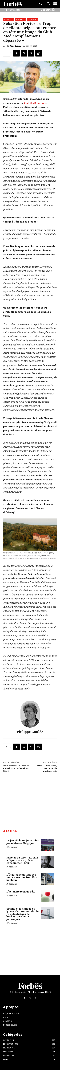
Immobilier (21, 20)
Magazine (46, 9)
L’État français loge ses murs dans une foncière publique (21, 877)
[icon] (5, 9)
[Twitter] (24, 53)
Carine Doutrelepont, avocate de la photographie (46, 768)
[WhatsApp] (38, 53)
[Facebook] (16, 53)
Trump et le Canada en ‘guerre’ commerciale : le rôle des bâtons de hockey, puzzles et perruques (22, 914)
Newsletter (14, 9)
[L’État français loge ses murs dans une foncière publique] (47, 879)
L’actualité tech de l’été (20, 891)
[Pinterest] (31, 53)
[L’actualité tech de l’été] (47, 896)
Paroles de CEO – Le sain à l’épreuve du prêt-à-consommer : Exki (22, 860)
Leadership (33, 20)
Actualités (8, 20)
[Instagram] (30, 998)
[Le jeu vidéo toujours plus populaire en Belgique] (47, 845)
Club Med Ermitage (35, 103)
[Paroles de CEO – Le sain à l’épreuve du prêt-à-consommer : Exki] (47, 862)
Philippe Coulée (14, 46)
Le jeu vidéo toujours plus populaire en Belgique (22, 842)
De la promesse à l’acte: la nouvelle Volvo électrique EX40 (16, 768)
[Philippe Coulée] (30, 714)
